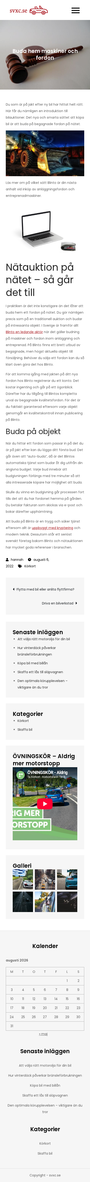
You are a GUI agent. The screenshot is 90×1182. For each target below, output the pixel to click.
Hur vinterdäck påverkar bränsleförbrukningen (45, 1075)
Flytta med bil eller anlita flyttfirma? (45, 589)
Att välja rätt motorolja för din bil (44, 639)
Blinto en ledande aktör (24, 332)
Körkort (30, 566)
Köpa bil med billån (33, 663)
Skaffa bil (25, 729)
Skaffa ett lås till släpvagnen (40, 672)
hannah (17, 559)
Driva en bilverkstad (57, 603)
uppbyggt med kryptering (52, 528)
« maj (43, 1034)
